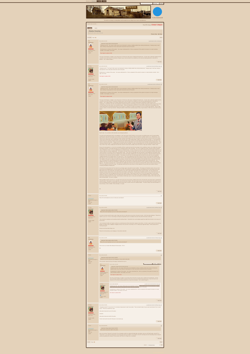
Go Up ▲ (162, 352)
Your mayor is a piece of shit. (106, 53)
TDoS (89, 195)
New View (159, 61)
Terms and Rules (157, 352)
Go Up (89, 342)
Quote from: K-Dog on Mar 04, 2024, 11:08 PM (109, 257)
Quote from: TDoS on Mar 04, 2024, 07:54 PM (109, 210)
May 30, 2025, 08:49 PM (103, 325)
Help (153, 352)
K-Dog (89, 66)
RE (89, 41)
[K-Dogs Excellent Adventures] (88, 219)
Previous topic (154, 34)
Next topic (160, 34)
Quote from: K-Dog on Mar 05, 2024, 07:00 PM (109, 328)
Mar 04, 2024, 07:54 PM (103, 195)
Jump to (145, 344)
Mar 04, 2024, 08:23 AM (103, 66)
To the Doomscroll (157, 17)
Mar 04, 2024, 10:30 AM (103, 84)
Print (161, 37)
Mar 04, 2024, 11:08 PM (103, 207)
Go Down (89, 37)
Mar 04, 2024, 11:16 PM (103, 237)
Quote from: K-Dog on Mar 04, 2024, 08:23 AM (109, 43)
